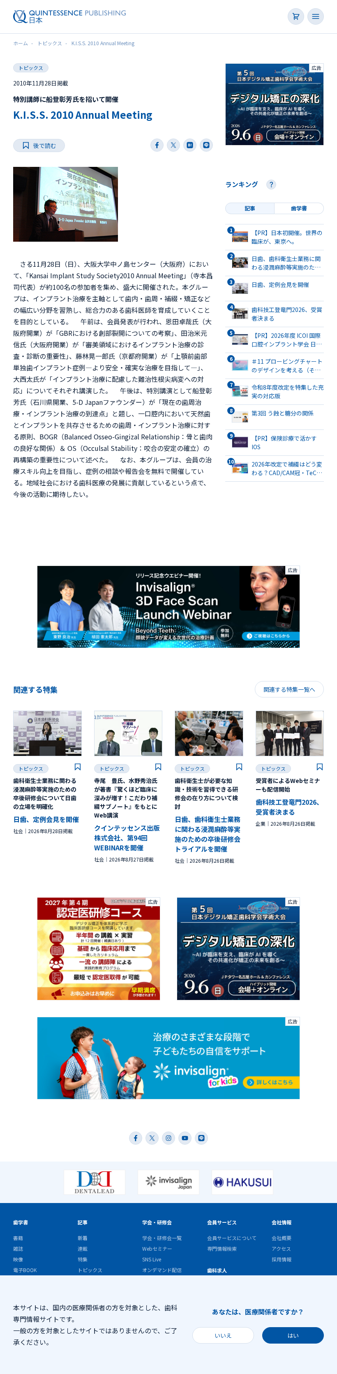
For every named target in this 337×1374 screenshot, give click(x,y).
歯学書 (20, 1222)
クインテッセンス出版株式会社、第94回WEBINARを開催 (127, 837)
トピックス (30, 67)
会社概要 (281, 1237)
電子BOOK (25, 1269)
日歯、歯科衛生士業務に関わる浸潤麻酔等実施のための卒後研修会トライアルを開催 (207, 834)
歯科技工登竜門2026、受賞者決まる (289, 807)
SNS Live (151, 1259)
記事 (83, 1222)
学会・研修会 (157, 1222)
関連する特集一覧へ (289, 689)
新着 (83, 1237)
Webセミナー (157, 1248)
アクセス (281, 1248)
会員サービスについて (231, 1237)
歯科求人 (217, 1270)
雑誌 (18, 1248)
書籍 (18, 1237)
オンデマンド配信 (162, 1269)
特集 (83, 1259)
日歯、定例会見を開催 (46, 819)
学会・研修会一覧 (162, 1237)
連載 (83, 1248)
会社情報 (281, 1222)
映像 (18, 1259)
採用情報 (281, 1259)
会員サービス (222, 1222)
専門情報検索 (222, 1248)
